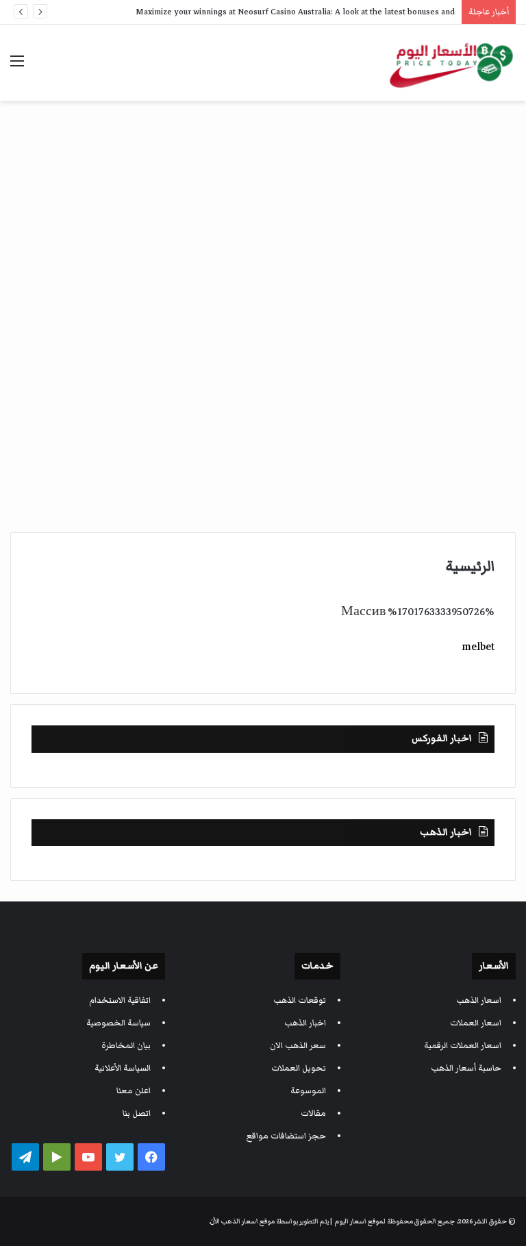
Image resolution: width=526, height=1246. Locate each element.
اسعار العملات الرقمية (462, 1045)
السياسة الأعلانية (123, 1068)
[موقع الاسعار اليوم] (451, 62)
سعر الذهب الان (298, 1045)
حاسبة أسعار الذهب (466, 1068)
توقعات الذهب (299, 1000)
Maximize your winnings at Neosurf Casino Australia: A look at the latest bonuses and (295, 11)
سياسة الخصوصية (118, 1023)
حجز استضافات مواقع (286, 1136)
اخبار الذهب (305, 1023)
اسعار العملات (475, 1023)
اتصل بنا (137, 1113)
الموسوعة (308, 1090)
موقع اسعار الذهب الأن (242, 1221)
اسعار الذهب (478, 1000)
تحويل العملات (298, 1068)
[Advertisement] (263, 210)
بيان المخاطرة (126, 1045)
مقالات (313, 1113)
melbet (478, 646)
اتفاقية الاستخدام (120, 1000)
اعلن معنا (133, 1090)
